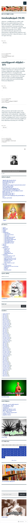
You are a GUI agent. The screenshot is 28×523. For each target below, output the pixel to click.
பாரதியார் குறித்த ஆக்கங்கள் (9, 241)
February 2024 (6, 349)
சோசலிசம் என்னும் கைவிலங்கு (8, 186)
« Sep (12, 460)
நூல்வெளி (4, 245)
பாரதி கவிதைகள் (7, 233)
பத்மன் (13, 56)
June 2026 (5, 316)
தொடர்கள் (4, 244)
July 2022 (5, 371)
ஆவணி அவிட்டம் (6, 183)
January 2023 (5, 364)
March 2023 (5, 361)
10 (3, 451)
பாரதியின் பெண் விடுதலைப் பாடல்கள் (9, 409)
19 (10, 453)
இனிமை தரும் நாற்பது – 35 (7, 192)
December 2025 (6, 323)
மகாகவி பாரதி (13, 140)
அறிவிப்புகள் (6, 267)
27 (13, 455)
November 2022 (6, 366)
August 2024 (5, 342)
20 (13, 453)
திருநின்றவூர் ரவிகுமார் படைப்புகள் (10, 259)
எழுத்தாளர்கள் (5, 254)
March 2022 (5, 376)
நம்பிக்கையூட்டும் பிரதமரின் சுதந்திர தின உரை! (11, 188)
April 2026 (5, 318)
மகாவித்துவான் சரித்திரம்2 (13, 101)
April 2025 (5, 332)
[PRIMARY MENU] (24, 3)
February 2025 (6, 334)
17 (3, 453)
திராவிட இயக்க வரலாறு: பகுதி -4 (9, 193)
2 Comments (4, 57)
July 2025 (5, 329)
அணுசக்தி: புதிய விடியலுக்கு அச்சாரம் (9, 180)
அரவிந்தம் (4, 230)
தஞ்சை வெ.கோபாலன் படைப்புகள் (10, 258)
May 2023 (5, 359)
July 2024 (5, 343)
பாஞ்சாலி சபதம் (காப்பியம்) (9, 234)
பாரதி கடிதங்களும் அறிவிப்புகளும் (10, 239)
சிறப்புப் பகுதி (6, 250)
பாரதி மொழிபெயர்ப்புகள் (8, 240)
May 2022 (5, 373)
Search (23, 306)
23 (24, 453)
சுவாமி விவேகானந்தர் (5, 396)
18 (6, 453)
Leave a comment (5, 102)
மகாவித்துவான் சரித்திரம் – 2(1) (13, 63)
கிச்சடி (4, 107)
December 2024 (6, 337)
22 (20, 453)
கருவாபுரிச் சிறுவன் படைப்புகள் (9, 255)
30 (24, 455)
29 (20, 455)
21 (17, 453)
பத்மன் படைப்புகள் (7, 261)
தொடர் (7, 54)
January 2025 (5, 336)
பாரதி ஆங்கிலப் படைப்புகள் (9, 242)
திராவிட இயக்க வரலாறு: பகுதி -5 (8, 182)
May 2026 (5, 317)
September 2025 (6, 326)
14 (17, 451)
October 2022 (6, 367)
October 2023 (6, 353)
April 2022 (5, 374)
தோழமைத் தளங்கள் (7, 269)
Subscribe (22, 494)
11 (6, 451)
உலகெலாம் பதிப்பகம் (7, 265)
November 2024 (6, 338)
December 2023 (6, 351)
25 (6, 455)
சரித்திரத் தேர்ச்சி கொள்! (8, 253)
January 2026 (5, 322)
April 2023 (5, 360)
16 (24, 451)
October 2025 (6, 325)
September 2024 (6, 340)
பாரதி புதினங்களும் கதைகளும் (9, 237)
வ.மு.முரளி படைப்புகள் (8, 257)
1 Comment (4, 141)
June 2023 (5, 358)
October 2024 (6, 339)
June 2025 (5, 330)
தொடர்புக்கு (5, 264)
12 (10, 451)
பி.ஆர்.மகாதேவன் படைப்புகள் (9, 262)
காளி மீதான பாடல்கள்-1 (7, 413)
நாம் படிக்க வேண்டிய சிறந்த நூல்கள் (8, 481)
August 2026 (5, 313)
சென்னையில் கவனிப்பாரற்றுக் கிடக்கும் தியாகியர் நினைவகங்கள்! (14, 184)
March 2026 (5, 319)
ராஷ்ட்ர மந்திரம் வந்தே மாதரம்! (8, 187)
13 (13, 451)
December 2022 (6, 365)
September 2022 (6, 368)
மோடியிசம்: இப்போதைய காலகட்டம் (9, 181)
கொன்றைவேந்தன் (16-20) (13, 17)
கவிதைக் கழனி (7, 251)
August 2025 (5, 327)
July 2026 (5, 315)
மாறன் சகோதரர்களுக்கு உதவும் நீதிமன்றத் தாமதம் (11, 189)
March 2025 (5, 333)
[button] (25, 149)
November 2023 (6, 352)
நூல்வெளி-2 (6, 246)
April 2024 (5, 346)
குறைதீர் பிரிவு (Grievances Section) (11, 266)
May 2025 (5, 331)
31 (3, 457)
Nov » (15, 460)
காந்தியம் (4, 231)
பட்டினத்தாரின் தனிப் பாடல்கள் (8, 406)
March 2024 (5, 347)
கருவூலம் (7, 100)
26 (10, 455)
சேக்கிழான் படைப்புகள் (8, 260)
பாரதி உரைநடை (7, 140)
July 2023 (5, 357)
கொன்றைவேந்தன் (8, 56)
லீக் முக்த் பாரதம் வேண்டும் (7, 197)
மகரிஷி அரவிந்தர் (5, 517)
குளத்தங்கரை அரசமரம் (7, 414)
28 (17, 455)
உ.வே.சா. (6, 101)
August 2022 (5, 370)
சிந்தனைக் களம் (5, 247)
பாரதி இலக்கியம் (9, 139)
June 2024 (5, 344)
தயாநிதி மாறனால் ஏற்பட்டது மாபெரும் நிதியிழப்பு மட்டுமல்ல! (13, 190)
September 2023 (6, 354)
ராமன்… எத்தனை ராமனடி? (7, 411)
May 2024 (5, 345)
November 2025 (6, 324)
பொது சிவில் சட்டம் (7, 252)
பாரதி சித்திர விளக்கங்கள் (8, 238)
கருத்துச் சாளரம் (7, 248)
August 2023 (5, 356)
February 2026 (6, 320)
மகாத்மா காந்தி (4, 437)
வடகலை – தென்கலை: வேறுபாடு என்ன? (10, 412)
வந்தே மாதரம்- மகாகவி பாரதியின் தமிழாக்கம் (11, 404)
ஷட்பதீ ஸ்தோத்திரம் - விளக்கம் (8, 405)
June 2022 (5, 372)
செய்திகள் (6, 268)
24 (3, 455)
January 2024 (5, 350)
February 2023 (6, 363)
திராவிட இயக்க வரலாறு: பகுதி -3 (9, 194)
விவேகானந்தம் (5, 228)
